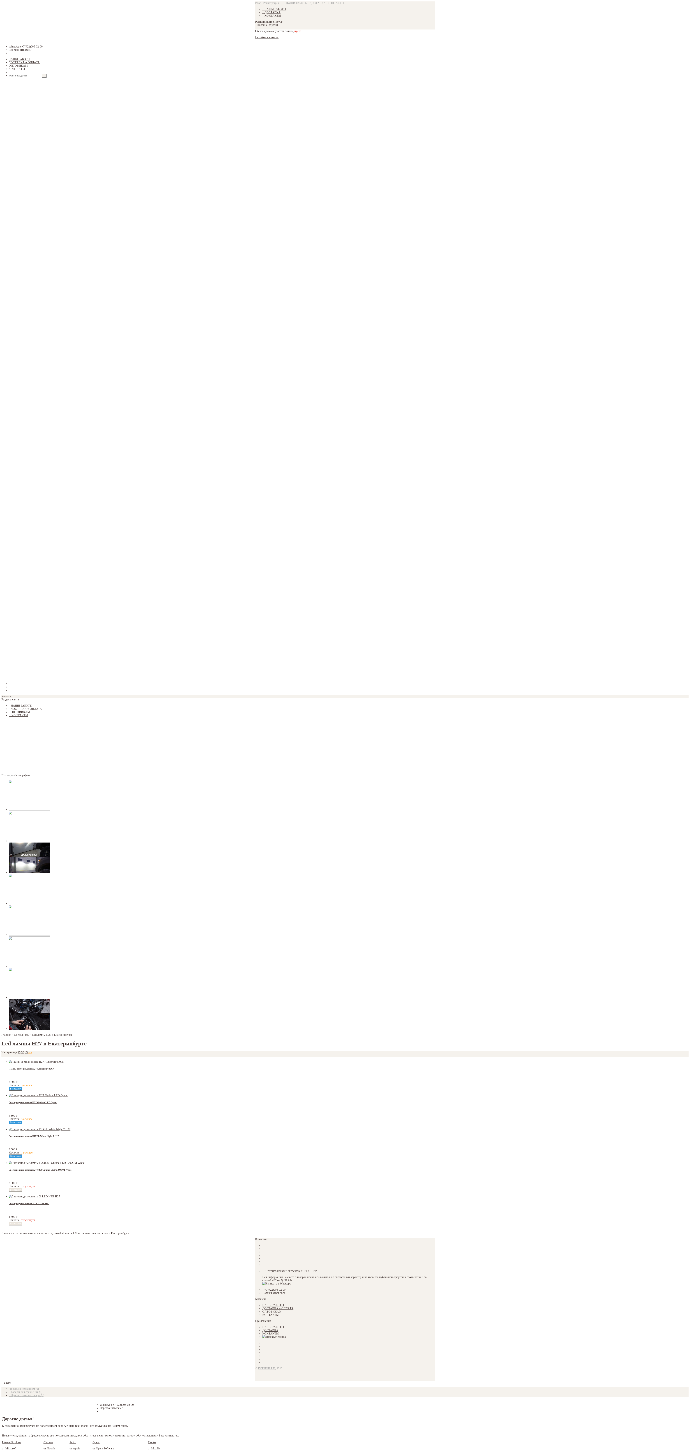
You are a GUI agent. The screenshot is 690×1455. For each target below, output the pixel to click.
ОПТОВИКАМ (18, 65)
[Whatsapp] (276, 1283)
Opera (96, 1442)
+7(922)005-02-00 (32, 46)
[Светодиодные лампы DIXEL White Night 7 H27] (39, 1129)
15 (19, 1052)
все (30, 1052)
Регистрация (271, 2)
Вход (258, 2)
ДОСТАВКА (318, 2)
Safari (73, 1442)
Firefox (152, 1442)
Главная (6, 1034)
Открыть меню (20, 72)
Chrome (48, 1442)
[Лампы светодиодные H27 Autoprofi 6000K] (36, 1061)
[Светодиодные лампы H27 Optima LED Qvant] (38, 1095)
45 (26, 1052)
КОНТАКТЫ (336, 2)
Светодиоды (21, 1034)
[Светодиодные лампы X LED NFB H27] (34, 1196)
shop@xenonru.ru (274, 1292)
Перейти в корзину (267, 37)
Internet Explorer (11, 1442)
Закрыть (6, 677)
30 (22, 1052)
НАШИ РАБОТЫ (296, 2)
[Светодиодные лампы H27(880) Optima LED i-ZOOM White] (46, 1162)
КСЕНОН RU (266, 1368)
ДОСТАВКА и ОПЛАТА (24, 62)
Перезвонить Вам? (20, 49)
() (24, 1388)
